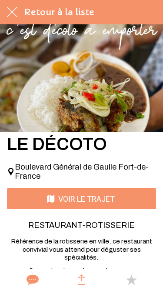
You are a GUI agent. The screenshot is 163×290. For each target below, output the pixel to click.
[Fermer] (12, 12)
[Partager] (81, 279)
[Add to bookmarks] (131, 279)
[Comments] (31, 279)
